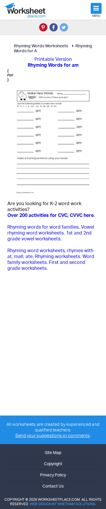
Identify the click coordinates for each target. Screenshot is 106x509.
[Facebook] (53, 27)
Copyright (53, 463)
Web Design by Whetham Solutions (62, 504)
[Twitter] (64, 27)
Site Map (53, 452)
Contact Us (53, 485)
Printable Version (53, 59)
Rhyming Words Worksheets (41, 45)
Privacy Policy (53, 474)
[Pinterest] (43, 27)
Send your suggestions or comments (52, 435)
